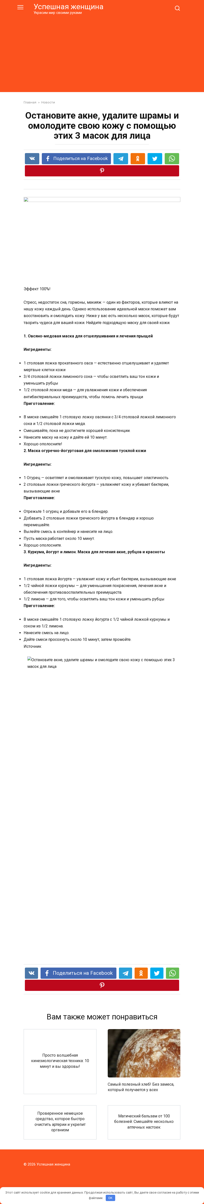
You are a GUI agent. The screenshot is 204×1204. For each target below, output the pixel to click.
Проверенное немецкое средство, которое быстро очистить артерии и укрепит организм (60, 1121)
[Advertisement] (102, 52)
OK (110, 1198)
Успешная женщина (68, 6)
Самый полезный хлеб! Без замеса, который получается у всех (141, 1087)
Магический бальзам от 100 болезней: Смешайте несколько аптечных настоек (144, 1122)
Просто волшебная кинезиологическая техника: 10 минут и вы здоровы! (60, 1061)
